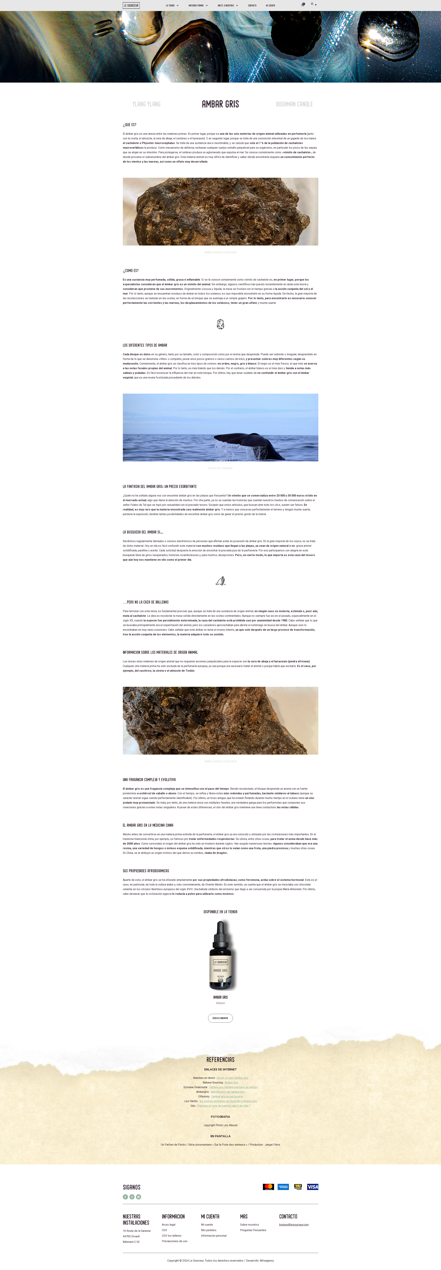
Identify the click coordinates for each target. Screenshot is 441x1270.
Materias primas (196, 5)
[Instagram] (132, 1196)
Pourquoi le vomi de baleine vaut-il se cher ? (224, 1105)
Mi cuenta (270, 5)
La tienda (170, 5)
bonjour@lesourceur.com (294, 1224)
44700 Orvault (131, 1236)
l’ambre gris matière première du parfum (233, 1087)
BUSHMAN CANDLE (294, 104)
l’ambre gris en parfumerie (227, 1096)
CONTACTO (252, 5)
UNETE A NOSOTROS (226, 5)
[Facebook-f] (125, 1196)
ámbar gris (132, 133)
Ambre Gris (231, 1082)
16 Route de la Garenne (137, 1230)
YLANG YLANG (146, 104)
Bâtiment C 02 (131, 1242)
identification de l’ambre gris (228, 1091)
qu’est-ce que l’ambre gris (232, 1078)
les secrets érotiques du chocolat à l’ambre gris (228, 1101)
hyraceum (280, 661)
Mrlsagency (267, 1260)
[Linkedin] (138, 1196)
